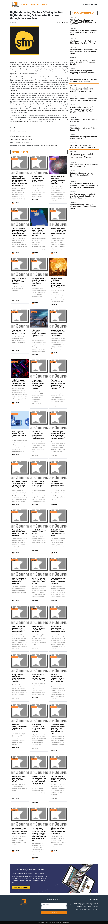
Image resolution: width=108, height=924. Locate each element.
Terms (77, 909)
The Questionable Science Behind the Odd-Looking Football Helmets (58, 779)
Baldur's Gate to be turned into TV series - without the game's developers (19, 830)
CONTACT (45, 4)
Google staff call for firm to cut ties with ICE (39, 531)
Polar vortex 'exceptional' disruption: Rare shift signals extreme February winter (39, 333)
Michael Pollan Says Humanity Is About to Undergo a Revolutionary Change (39, 281)
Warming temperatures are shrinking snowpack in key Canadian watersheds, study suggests (58, 384)
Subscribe (54, 912)
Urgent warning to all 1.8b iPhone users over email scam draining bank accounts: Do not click (58, 729)
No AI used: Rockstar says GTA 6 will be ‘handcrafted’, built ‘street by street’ (19, 484)
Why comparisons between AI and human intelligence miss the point (19, 629)
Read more (15, 202)
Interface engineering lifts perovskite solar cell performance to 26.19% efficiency (58, 678)
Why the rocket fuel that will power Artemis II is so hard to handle (58, 580)
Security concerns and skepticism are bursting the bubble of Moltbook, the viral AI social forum (19, 232)
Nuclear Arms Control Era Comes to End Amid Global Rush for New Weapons (38, 728)
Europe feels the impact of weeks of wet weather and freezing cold (58, 332)
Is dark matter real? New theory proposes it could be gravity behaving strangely (58, 180)
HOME (23, 4)
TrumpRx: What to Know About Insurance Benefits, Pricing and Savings (38, 677)
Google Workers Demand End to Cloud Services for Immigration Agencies (18, 678)
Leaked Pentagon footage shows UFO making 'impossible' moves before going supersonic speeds (58, 435)
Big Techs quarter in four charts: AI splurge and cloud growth (19, 779)
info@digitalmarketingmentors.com (20, 136)
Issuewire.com (36, 62)
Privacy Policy (83, 909)
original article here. (52, 145)
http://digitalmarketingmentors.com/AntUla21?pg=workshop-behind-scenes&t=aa (39, 110)
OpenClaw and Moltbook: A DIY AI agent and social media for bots (38, 179)
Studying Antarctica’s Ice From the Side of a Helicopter (19, 727)
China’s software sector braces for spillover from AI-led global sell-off (18, 382)
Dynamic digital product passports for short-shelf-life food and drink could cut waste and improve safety (19, 181)
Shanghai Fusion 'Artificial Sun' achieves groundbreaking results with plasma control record (58, 282)
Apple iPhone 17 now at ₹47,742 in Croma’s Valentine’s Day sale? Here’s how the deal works (58, 232)
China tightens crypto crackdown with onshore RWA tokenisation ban (19, 434)
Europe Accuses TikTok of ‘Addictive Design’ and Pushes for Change (38, 629)
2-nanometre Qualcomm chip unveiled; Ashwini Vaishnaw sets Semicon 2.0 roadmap (38, 384)
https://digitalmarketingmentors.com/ (49, 119)
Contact (89, 909)
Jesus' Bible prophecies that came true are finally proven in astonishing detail (38, 435)
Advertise (95, 909)
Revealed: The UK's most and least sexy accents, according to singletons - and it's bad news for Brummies (39, 781)
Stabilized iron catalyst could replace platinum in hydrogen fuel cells (58, 629)
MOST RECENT (31, 4)
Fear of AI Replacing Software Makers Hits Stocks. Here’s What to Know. (39, 580)
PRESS (39, 4)
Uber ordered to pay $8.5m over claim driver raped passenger (19, 580)
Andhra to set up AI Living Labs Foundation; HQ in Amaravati (19, 280)
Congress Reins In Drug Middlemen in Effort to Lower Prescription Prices (38, 484)
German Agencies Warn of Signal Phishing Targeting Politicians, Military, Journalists (38, 232)
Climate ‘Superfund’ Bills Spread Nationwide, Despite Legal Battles (58, 830)
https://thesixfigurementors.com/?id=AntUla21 (27, 121)
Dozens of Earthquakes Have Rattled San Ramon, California (57, 484)
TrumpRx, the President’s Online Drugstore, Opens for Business (19, 532)
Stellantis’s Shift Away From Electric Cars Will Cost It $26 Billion (58, 532)
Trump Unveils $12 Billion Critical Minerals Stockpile (18, 331)
